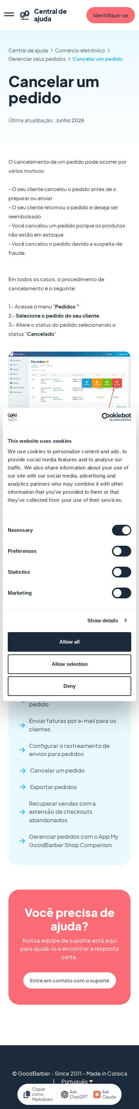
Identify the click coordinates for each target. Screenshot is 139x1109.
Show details (102, 620)
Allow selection (70, 664)
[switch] (121, 551)
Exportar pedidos (53, 786)
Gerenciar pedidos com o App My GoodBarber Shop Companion (73, 840)
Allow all (69, 642)
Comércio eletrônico (80, 50)
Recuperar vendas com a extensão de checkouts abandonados (62, 812)
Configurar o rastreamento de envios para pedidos (69, 750)
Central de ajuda (28, 50)
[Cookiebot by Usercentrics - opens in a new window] (101, 417)
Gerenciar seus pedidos (37, 58)
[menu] (9, 15)
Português (74, 1081)
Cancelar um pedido (99, 58)
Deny (69, 686)
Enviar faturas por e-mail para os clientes (72, 725)
